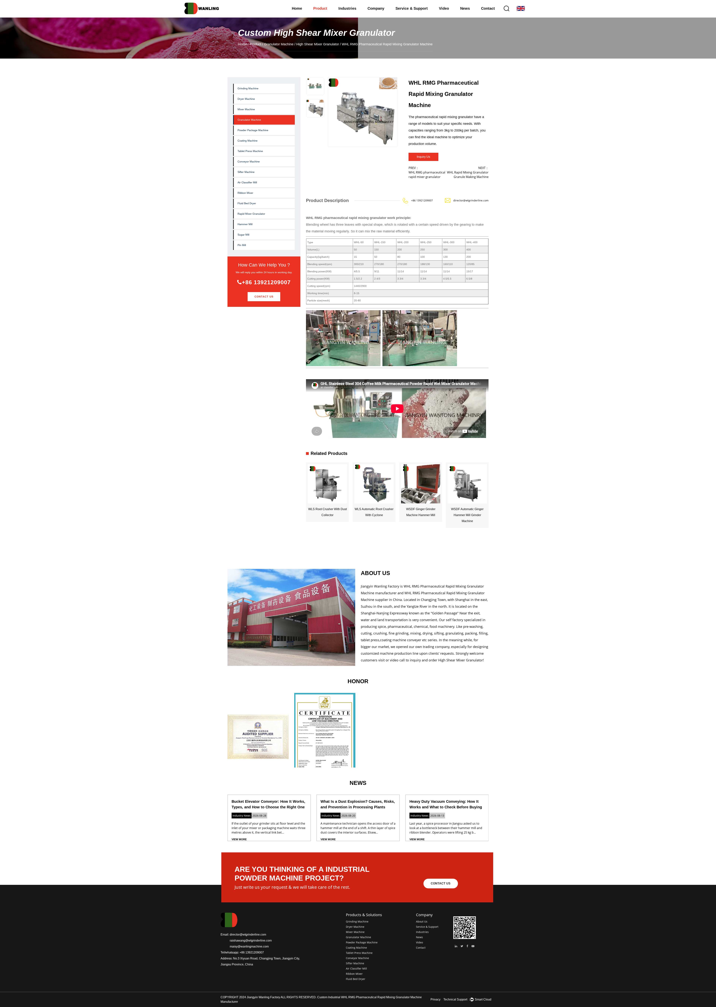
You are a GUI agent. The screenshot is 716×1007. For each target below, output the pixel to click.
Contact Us (264, 296)
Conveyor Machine (249, 161)
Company (376, 8)
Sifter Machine (246, 171)
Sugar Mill (243, 234)
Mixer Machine (246, 109)
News (465, 8)
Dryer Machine (246, 98)
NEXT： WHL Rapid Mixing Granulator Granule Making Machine (468, 172)
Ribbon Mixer (245, 192)
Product (320, 8)
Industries (347, 8)
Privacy (435, 999)
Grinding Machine (248, 88)
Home (297, 8)
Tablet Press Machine (250, 151)
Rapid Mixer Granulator (251, 213)
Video (444, 8)
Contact (488, 8)
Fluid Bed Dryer (247, 203)
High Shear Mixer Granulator (317, 44)
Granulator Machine (278, 44)
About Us (421, 921)
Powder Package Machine (253, 130)
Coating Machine (247, 140)
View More (239, 839)
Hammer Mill (245, 224)
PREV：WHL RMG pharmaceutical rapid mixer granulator (427, 172)
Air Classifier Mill (247, 182)
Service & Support (411, 8)
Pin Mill (242, 245)
